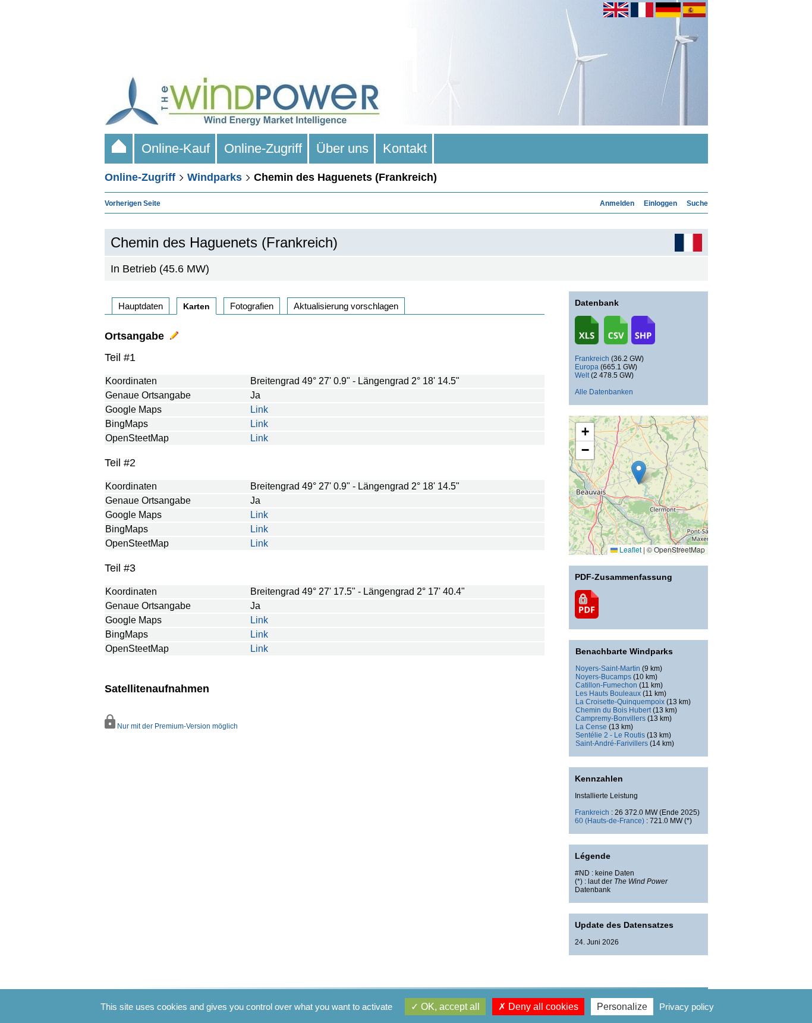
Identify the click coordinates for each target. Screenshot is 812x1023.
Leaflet (629, 549)
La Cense (591, 727)
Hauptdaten (140, 306)
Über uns (342, 148)
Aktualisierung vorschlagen (346, 306)
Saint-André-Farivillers (611, 743)
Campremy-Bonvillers (610, 718)
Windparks (214, 177)
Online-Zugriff (263, 148)
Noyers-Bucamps (603, 677)
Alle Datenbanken (604, 392)
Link (259, 409)
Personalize (622, 1007)
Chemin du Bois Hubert (613, 710)
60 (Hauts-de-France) (609, 821)
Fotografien (251, 306)
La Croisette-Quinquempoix (620, 702)
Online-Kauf (175, 148)
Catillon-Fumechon (606, 685)
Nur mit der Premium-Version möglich (176, 726)
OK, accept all (449, 1007)
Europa (587, 367)
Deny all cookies (542, 1007)
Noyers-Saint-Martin (607, 668)
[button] (585, 432)
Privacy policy (686, 1007)
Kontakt (405, 148)
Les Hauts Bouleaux (608, 693)
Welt (582, 375)
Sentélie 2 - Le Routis (610, 735)
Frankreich (592, 358)
